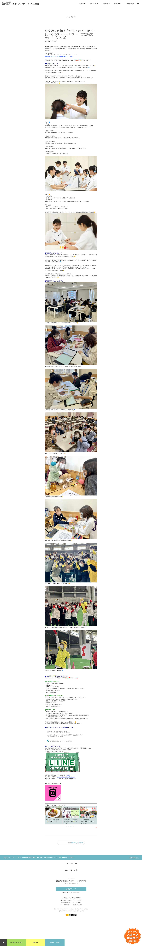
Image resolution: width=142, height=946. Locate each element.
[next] (95, 817)
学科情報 (54, 41)
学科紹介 (81, 3)
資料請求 (35, 943)
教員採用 (71, 909)
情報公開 (86, 909)
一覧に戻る (70, 843)
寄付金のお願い (78, 909)
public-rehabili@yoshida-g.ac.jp (66, 777)
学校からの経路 (75, 892)
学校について (93, 3)
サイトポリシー (64, 909)
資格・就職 (105, 3)
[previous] (46, 817)
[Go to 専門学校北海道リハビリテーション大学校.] (6, 857)
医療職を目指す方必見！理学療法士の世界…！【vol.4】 (59, 56)
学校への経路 (66, 892)
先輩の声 (116, 3)
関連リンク (56, 909)
